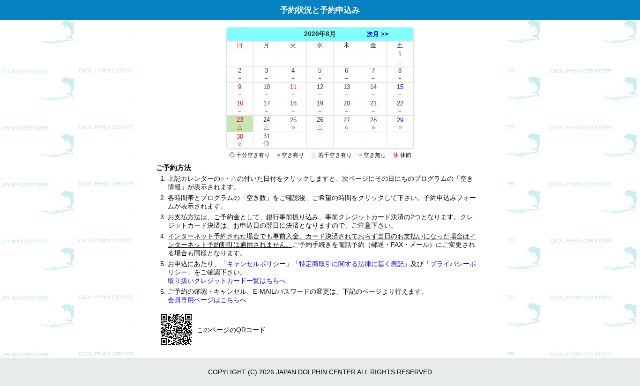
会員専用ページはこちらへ (207, 300)
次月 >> (377, 33)
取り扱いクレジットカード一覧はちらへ (227, 280)
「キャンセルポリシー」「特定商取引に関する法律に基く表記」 (315, 263)
